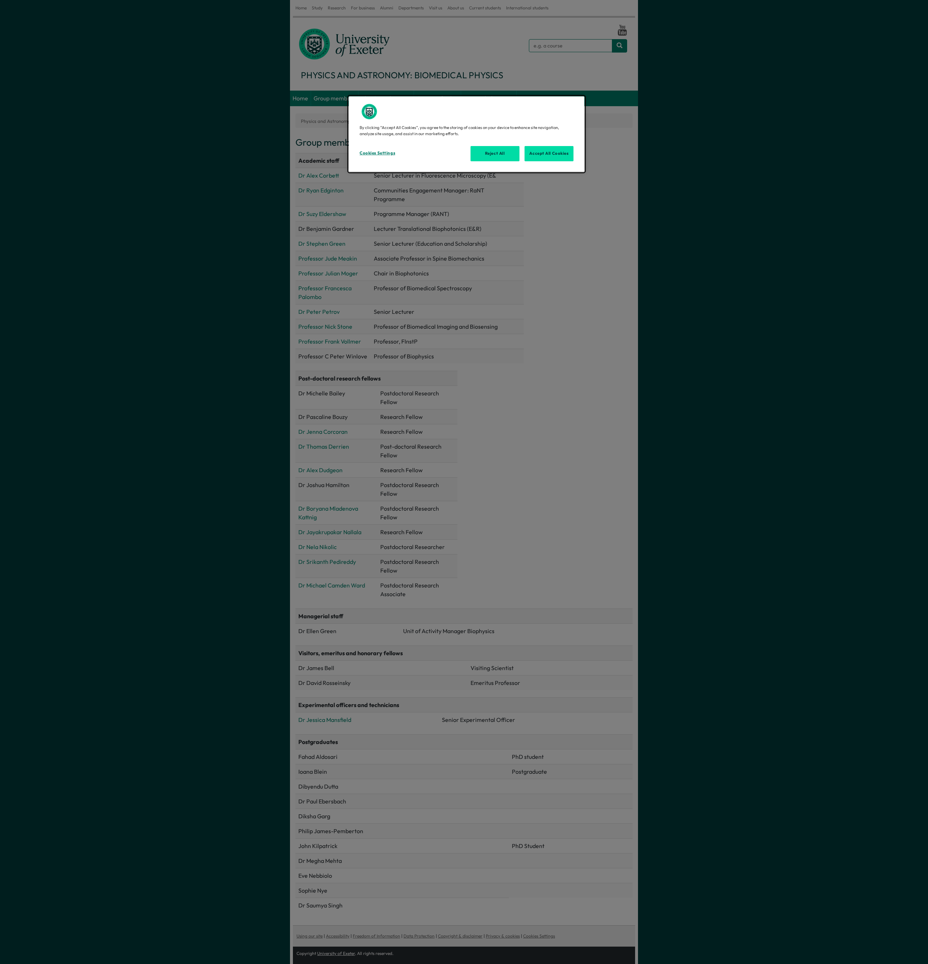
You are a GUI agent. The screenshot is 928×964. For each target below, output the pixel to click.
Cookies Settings (377, 152)
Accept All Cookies (548, 153)
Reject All (495, 153)
